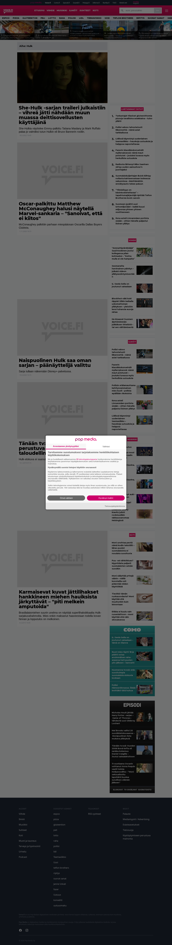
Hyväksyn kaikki (105, 498)
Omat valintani (66, 498)
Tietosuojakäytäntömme (115, 506)
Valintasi (106, 446)
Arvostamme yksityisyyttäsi (66, 446)
